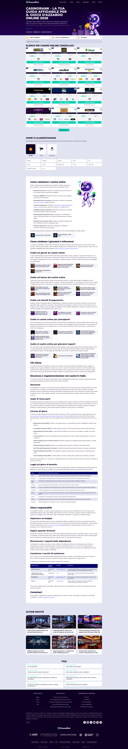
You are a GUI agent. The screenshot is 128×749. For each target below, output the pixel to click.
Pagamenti (86, 2)
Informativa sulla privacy (86, 707)
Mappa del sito (86, 747)
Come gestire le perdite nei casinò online (60, 707)
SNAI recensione (38, 84)
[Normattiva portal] (48, 735)
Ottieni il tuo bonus (38, 62)
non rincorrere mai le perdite (55, 525)
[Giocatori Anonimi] (80, 735)
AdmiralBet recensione (89, 84)
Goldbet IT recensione (38, 64)
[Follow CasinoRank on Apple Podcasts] (100, 722)
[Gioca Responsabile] (68, 735)
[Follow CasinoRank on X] (91, 722)
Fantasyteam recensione (89, 104)
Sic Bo (37, 702)
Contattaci (86, 699)
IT (27, 722)
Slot (38, 704)
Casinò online (63, 2)
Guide (93, 2)
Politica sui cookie (65, 747)
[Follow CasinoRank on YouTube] (94, 722)
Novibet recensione (64, 84)
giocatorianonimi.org (61, 569)
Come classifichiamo (86, 704)
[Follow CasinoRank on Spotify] (97, 722)
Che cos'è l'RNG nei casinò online (60, 704)
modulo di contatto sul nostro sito (46, 597)
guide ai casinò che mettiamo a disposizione (66, 248)
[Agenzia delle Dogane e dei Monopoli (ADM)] (33, 735)
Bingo (37, 697)
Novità (100, 2)
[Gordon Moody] (89, 735)
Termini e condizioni (43, 747)
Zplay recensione (89, 124)
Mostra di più (63, 130)
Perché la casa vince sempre (60, 697)
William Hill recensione (64, 104)
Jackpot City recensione (38, 124)
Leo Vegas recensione (64, 124)
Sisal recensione (89, 64)
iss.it (58, 573)
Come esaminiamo (86, 702)
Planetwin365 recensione (64, 64)
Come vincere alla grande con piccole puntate (60, 702)
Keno (37, 699)
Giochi (71, 2)
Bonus (78, 2)
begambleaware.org (61, 577)
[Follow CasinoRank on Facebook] (84, 722)
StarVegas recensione (38, 104)
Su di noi (86, 697)
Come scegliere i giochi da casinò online (60, 699)
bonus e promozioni (40, 202)
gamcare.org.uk (60, 581)
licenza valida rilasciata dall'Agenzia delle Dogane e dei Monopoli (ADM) (48, 416)
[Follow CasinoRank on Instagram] (87, 722)
